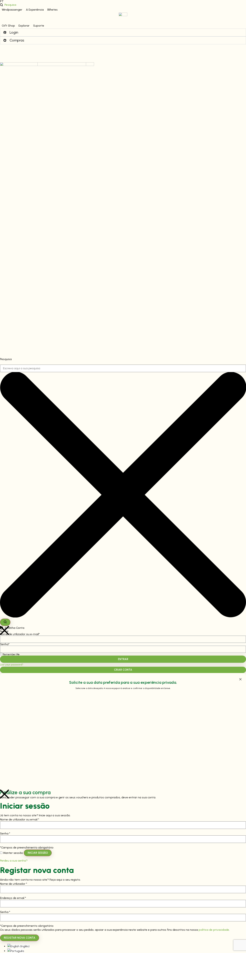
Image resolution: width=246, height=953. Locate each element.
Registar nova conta (19, 937)
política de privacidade (214, 929)
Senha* (5, 644)
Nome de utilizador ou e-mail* (20, 634)
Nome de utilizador (13, 883)
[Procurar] (5, 622)
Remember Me (11, 654)
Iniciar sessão (38, 852)
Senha (5, 833)
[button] (12, 10)
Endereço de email (13, 898)
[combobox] (123, 368)
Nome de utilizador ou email (19, 819)
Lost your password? (11, 664)
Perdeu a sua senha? (14, 860)
